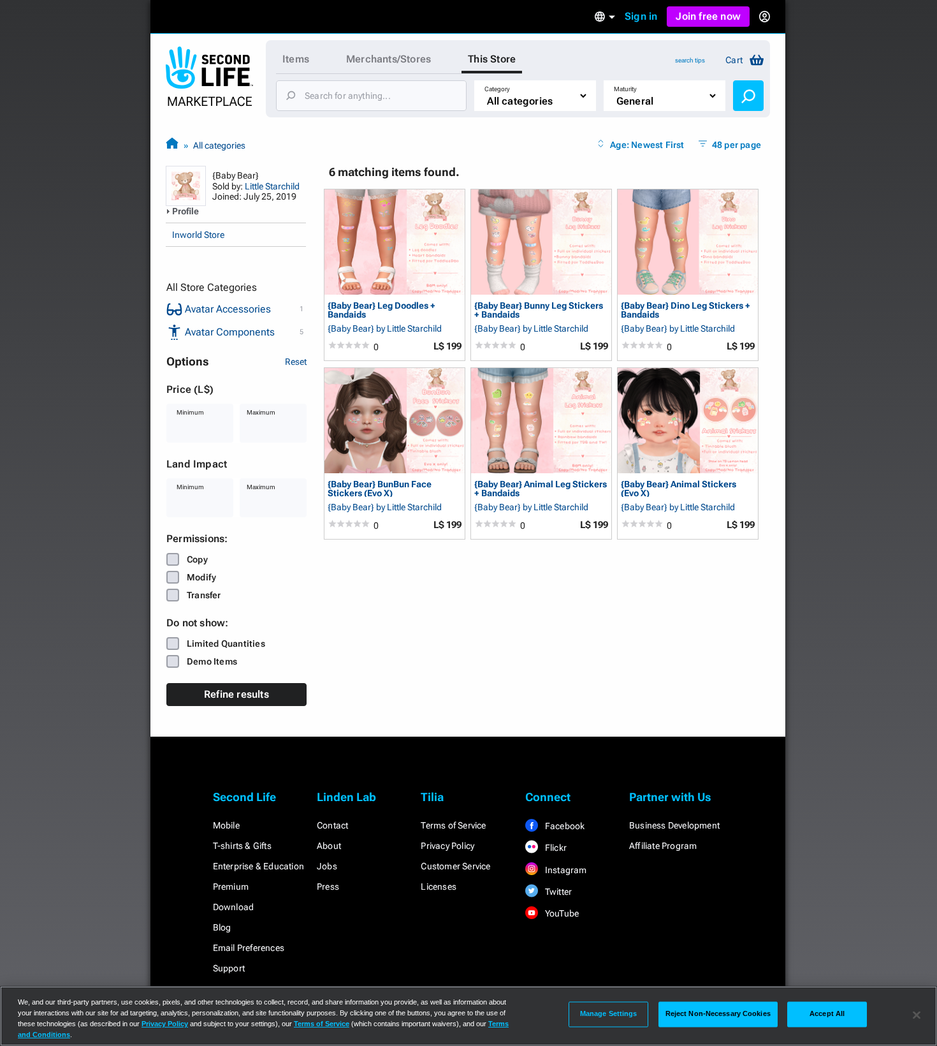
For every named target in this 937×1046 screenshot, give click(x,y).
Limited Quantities (226, 643)
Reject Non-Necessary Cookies (718, 1014)
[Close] (917, 1015)
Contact (332, 825)
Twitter (557, 892)
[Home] (172, 145)
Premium (231, 886)
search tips (690, 60)
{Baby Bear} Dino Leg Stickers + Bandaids (685, 309)
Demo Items (212, 661)
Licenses (438, 886)
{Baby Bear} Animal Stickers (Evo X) (678, 488)
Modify (201, 577)
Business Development (674, 825)
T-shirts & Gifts (242, 846)
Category (497, 88)
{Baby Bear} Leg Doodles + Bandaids (381, 309)
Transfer (204, 595)
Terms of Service (453, 825)
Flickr (555, 848)
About (329, 846)
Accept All (827, 1014)
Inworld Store (198, 235)
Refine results (236, 694)
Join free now (708, 16)
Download (233, 907)
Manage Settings (608, 1014)
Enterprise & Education (258, 866)
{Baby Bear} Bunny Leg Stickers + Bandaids (538, 309)
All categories (219, 145)
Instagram (565, 870)
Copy (197, 559)
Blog (222, 927)
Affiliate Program (663, 846)
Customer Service (455, 866)
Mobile (226, 825)
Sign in (641, 16)
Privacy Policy (447, 846)
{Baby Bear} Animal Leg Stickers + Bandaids (540, 488)
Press (328, 886)
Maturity (625, 88)
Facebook (564, 826)
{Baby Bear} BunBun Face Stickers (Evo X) (380, 488)
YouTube (561, 913)
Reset (296, 362)
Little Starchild (272, 186)
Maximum (261, 412)
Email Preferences (248, 948)
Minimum (190, 412)
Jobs (327, 866)
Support (229, 968)
